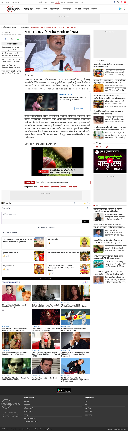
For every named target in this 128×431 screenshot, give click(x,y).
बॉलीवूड (63, 187)
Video (99, 143)
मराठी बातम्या (6, 27)
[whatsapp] (18, 38)
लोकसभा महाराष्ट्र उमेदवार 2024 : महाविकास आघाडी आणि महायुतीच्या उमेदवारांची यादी (11, 48)
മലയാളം (70, 2)
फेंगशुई (26, 415)
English (46, 2)
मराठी (57, 2)
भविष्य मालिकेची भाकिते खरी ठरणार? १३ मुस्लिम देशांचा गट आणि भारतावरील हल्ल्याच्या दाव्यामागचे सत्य (110, 96)
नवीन (98, 205)
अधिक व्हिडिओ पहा (101, 146)
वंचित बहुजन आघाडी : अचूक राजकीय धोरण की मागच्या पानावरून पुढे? (11, 72)
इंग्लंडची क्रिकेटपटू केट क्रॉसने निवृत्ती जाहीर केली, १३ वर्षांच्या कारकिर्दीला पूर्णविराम (108, 241)
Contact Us (38, 429)
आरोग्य (45, 9)
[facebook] (114, 2)
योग (86, 405)
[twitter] (118, 2)
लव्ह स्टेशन (88, 408)
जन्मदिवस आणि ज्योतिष (31, 422)
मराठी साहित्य (88, 412)
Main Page (5, 429)
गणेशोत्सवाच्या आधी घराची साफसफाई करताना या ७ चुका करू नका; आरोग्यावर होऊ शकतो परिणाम (110, 128)
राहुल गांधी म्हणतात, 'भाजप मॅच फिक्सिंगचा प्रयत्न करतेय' (11, 60)
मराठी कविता (88, 415)
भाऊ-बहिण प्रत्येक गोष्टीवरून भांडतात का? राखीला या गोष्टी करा (108, 65)
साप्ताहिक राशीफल (29, 418)
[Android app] (64, 390)
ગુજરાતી (82, 2)
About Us (13, 429)
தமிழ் (52, 2)
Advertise (21, 429)
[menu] (4, 9)
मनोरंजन (94, 9)
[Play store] (120, 9)
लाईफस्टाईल (67, 9)
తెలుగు (63, 2)
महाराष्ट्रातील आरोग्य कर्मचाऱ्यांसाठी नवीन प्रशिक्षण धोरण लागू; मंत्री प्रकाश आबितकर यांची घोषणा (108, 225)
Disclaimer (29, 429)
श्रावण (38, 9)
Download (30, 70)
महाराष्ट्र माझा (28, 9)
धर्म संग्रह (78, 9)
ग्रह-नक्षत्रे (26, 402)
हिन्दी (40, 2)
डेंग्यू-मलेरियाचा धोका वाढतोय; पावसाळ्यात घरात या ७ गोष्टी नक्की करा (108, 112)
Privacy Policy (48, 429)
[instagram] (121, 2)
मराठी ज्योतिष (54, 9)
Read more (43, 171)
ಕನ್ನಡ (76, 2)
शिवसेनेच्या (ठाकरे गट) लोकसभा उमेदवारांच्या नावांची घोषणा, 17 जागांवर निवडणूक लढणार (11, 66)
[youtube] (125, 2)
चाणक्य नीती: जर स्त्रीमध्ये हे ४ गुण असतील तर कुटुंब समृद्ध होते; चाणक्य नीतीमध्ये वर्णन (110, 81)
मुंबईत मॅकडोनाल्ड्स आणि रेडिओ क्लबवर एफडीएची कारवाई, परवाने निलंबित (108, 210)
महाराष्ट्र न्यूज (15, 27)
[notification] (124, 9)
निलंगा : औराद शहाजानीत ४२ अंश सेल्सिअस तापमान (52, 182)
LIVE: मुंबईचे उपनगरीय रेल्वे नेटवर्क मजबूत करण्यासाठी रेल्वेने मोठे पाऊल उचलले (108, 257)
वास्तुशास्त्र (27, 405)
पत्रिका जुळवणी (28, 408)
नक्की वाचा (100, 60)
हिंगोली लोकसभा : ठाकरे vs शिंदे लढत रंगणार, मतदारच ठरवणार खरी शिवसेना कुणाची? (12, 54)
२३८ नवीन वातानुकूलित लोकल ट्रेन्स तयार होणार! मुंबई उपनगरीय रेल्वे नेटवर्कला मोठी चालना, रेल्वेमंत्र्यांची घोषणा (108, 272)
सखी (86, 402)
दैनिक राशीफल (28, 412)
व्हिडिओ (86, 9)
